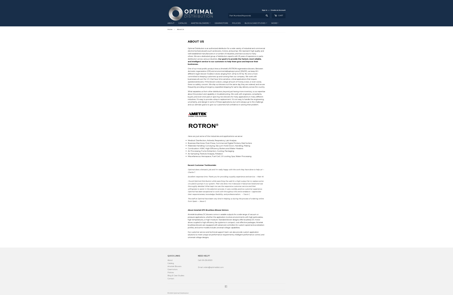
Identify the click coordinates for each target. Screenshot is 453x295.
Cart (280, 15)
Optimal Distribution (181, 293)
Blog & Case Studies (255, 23)
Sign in (264, 10)
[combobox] (249, 15)
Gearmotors (221, 23)
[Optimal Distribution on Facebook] (226, 287)
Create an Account (278, 10)
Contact (171, 279)
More (274, 23)
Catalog (182, 23)
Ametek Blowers (200, 23)
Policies (236, 23)
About (171, 23)
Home (170, 29)
